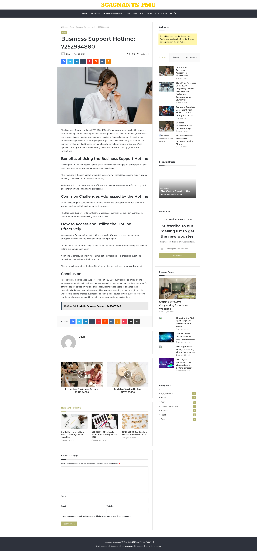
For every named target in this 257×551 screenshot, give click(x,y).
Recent (176, 57)
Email (64, 506)
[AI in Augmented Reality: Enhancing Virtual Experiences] (166, 350)
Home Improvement (112, 13)
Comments (191, 57)
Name (64, 496)
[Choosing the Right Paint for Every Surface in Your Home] (166, 322)
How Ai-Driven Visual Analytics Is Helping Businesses (185, 337)
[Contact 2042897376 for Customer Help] (166, 126)
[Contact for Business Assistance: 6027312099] (166, 71)
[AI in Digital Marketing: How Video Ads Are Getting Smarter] (166, 363)
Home (84, 13)
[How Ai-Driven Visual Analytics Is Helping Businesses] (166, 337)
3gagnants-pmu (168, 393)
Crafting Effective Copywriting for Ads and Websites (174, 305)
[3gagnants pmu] (128, 5)
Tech (149, 13)
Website (110, 506)
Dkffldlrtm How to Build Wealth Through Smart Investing (72, 434)
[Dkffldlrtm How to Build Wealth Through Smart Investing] (74, 421)
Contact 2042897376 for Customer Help (184, 126)
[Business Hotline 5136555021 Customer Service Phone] (166, 139)
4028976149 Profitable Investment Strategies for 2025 (104, 434)
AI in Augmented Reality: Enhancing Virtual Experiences (185, 349)
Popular (162, 57)
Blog (163, 419)
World (72, 27)
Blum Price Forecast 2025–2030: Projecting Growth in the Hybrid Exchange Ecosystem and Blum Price (186, 91)
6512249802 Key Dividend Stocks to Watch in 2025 (135, 433)
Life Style (138, 13)
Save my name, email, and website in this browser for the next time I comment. (97, 516)
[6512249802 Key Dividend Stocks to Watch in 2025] (135, 421)
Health (163, 415)
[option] (177, 183)
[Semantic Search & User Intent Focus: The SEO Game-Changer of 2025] (166, 111)
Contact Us (161, 13)
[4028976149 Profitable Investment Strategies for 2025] (105, 421)
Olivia (68, 54)
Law (128, 13)
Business (95, 13)
